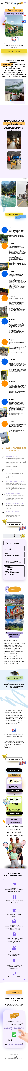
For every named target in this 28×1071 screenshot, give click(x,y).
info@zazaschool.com (16, 1044)
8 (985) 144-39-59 (14, 1028)
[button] (14, 51)
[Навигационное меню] (25, 2)
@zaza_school (15, 1040)
